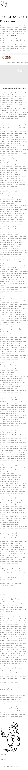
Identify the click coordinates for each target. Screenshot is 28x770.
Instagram (4, 762)
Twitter (4, 754)
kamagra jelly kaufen (8, 35)
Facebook (4, 757)
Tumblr (3, 759)
